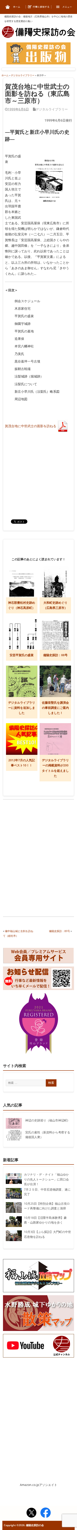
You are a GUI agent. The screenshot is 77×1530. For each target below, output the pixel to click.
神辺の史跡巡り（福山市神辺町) (46, 1120)
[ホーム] (13, 6)
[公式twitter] (31, 1513)
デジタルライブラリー (52, 109)
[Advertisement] (38, 831)
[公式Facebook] (45, 1513)
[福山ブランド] (38, 1024)
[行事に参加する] (38, 6)
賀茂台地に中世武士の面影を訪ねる (30, 426)
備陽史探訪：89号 (59, 931)
